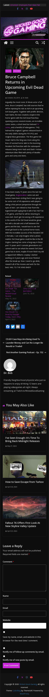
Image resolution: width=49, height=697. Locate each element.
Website (6, 620)
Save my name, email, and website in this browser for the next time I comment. (22, 639)
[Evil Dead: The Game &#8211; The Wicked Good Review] (13, 283)
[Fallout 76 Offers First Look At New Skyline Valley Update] (24, 497)
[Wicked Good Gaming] (24, 19)
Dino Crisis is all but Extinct (29, 289)
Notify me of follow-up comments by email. (23, 651)
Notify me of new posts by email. (18, 660)
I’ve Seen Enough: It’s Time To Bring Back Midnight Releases (22, 439)
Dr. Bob (25, 98)
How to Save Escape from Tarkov (24, 482)
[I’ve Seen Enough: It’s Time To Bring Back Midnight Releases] (24, 412)
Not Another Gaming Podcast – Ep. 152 (24, 352)
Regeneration (21, 195)
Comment (8, 561)
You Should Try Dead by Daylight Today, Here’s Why (12, 314)
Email (5, 608)
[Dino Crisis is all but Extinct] (31, 283)
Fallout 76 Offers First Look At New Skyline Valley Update (22, 524)
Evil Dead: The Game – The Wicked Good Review (11, 292)
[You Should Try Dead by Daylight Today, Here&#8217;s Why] (13, 306)
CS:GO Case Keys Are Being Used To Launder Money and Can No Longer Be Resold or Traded (24, 343)
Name (6, 596)
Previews (17, 71)
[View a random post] (43, 43)
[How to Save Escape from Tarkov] (24, 456)
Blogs (8, 71)
